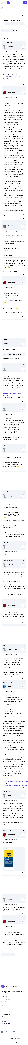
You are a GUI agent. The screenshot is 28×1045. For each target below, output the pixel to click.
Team (3, 1003)
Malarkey (10, 899)
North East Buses (11, 986)
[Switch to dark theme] (2, 7)
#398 (24, 445)
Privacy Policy (5, 1016)
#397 (24, 405)
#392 (24, 87)
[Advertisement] (14, 328)
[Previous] (2, 30)
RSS (3, 1008)
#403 (24, 645)
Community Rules (6, 1014)
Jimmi (9, 686)
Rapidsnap (10, 46)
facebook (21, 271)
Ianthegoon (11, 496)
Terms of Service (6, 1019)
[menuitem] (19, 2)
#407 (24, 895)
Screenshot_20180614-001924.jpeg (15, 354)
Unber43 (10, 795)
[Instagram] (6, 1032)
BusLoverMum (11, 92)
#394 (24, 278)
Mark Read (4, 1005)
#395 (24, 339)
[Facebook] (2, 1032)
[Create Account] (25, 2)
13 (13, 30)
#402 (24, 600)
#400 (24, 542)
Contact (4, 1001)
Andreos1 (10, 565)
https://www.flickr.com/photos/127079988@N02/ (15, 785)
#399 (24, 491)
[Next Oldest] (9, 24)
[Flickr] (10, 1032)
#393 (24, 222)
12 (10, 30)
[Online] (3, 45)
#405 (24, 791)
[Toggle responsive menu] (2, 2)
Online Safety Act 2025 (7, 1023)
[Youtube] (14, 1032)
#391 (24, 42)
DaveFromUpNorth (13, 649)
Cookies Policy (5, 1021)
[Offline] (3, 225)
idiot (9, 409)
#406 (24, 830)
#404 (24, 682)
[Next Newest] (20, 24)
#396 (24, 364)
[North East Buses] (8, 2)
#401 (24, 560)
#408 (24, 917)
